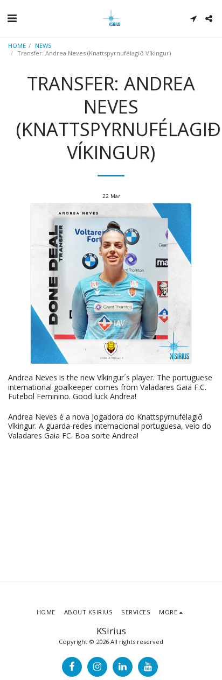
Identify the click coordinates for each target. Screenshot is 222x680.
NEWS (43, 45)
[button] (12, 18)
